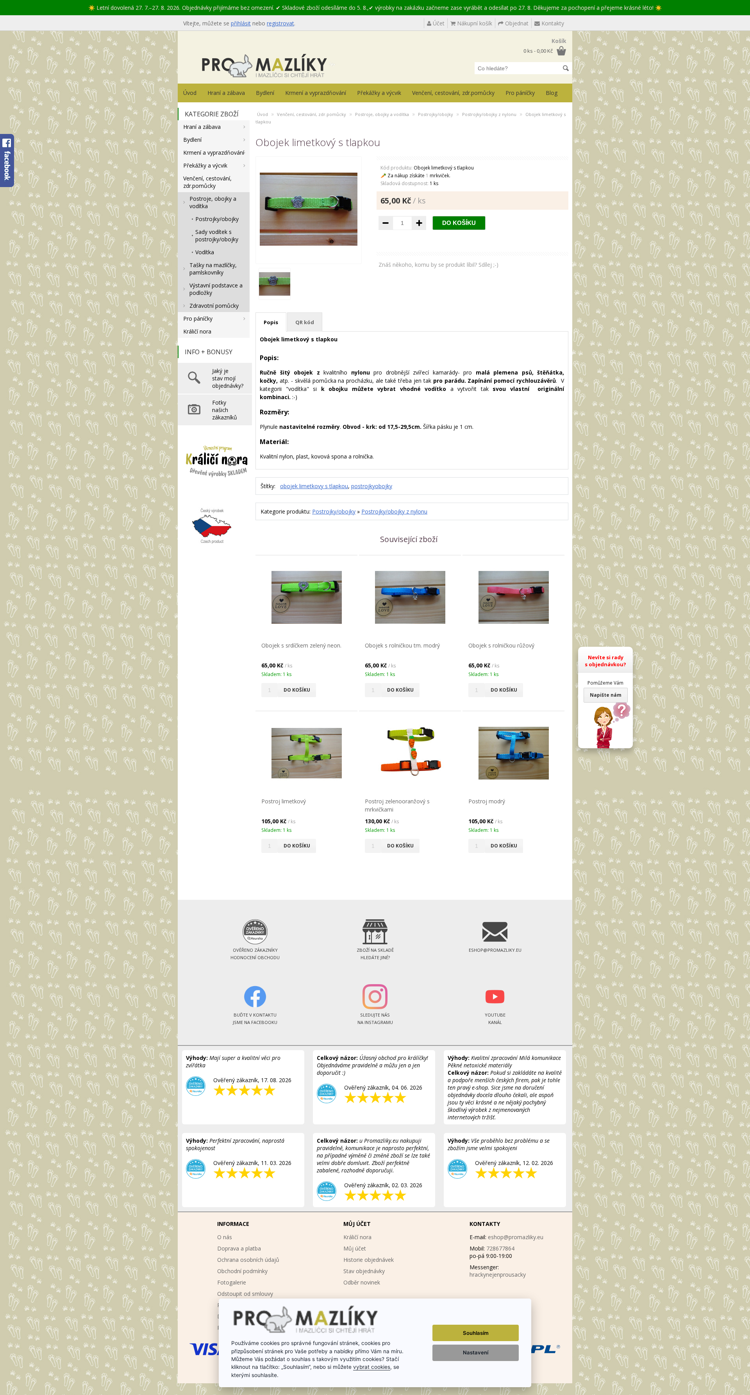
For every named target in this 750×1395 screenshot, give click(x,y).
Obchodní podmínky (242, 1271)
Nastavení (475, 1352)
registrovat (280, 23)
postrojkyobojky (371, 486)
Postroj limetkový (283, 801)
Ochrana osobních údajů (248, 1259)
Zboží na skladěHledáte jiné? (375, 953)
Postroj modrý (486, 801)
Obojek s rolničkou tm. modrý (402, 645)
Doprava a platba (239, 1248)
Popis (271, 322)
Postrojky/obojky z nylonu (489, 114)
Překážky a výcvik (379, 92)
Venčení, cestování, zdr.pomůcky (453, 92)
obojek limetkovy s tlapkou (314, 486)
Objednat (516, 23)
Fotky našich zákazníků (224, 410)
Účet (438, 23)
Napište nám (605, 695)
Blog (551, 92)
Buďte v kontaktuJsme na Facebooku (255, 1018)
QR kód (304, 322)
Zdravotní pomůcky (214, 305)
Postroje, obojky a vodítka (212, 202)
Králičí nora (197, 331)
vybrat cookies (371, 1367)
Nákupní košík (473, 23)
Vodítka (204, 252)
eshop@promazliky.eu (515, 1237)
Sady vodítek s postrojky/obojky (216, 235)
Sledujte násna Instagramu (375, 1018)
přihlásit (241, 23)
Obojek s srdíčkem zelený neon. (301, 645)
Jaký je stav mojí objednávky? (227, 378)
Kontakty (552, 23)
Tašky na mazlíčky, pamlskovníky (213, 268)
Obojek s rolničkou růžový (501, 645)
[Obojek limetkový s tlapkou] (308, 256)
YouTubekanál (495, 1018)
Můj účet (354, 1248)
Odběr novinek (361, 1282)
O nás (224, 1237)
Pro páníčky (520, 92)
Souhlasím (476, 1333)
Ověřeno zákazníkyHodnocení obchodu (255, 953)
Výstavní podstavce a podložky (216, 289)
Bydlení (265, 92)
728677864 (500, 1248)
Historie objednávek (368, 1259)
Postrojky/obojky (217, 219)
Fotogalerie (231, 1282)
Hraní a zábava (226, 92)
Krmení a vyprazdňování (315, 92)
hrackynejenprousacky (498, 1274)
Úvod (189, 92)
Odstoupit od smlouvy (245, 1293)
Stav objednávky (364, 1271)
